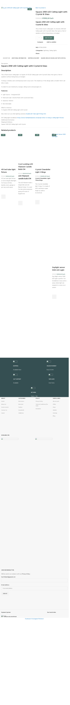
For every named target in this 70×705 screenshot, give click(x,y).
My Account (56, 481)
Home (2, 481)
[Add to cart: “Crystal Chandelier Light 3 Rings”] (37, 429)
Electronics (21, 481)
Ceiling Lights (53, 50)
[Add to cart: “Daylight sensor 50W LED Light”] (54, 297)
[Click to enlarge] (4, 6)
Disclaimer (38, 488)
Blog (54, 495)
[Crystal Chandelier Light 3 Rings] (43, 198)
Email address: (5, 664)
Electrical (20, 483)
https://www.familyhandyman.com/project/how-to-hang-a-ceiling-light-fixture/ (40, 118)
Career (3, 492)
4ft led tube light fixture (8, 397)
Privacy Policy (39, 481)
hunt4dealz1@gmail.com (8, 656)
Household (21, 489)
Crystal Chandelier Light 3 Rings (42, 397)
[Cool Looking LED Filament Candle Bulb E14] (26, 198)
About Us (3, 483)
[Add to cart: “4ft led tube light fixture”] (3, 423)
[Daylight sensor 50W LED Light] (59, 198)
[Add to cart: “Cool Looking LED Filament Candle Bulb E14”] (20, 306)
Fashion (20, 486)
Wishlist (55, 489)
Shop (54, 486)
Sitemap (55, 492)
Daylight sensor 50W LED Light (58, 269)
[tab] (6, 58)
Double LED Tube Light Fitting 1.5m (36, 114)
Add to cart (48, 38)
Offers (54, 483)
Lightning (46, 50)
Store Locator (5, 486)
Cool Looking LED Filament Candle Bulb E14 (25, 270)
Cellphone (21, 492)
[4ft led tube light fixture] (9, 198)
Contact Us (4, 489)
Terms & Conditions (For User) (42, 484)
